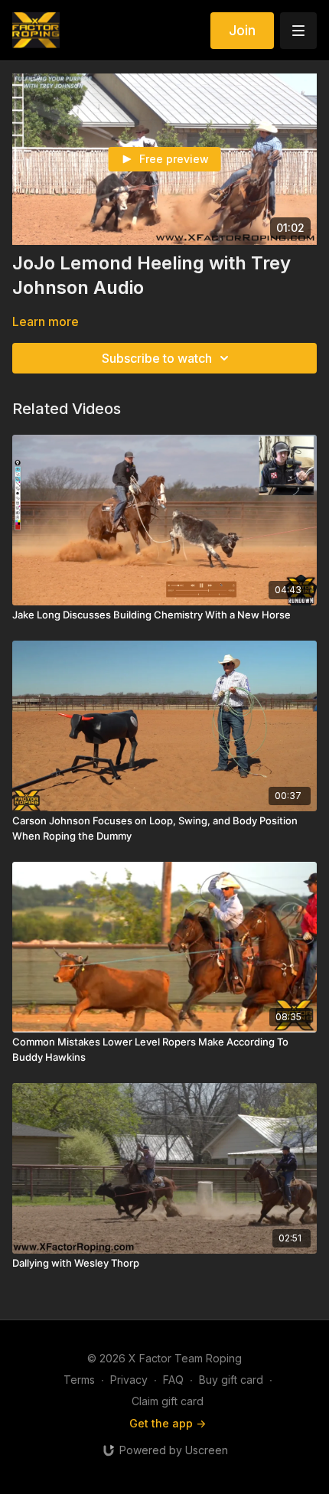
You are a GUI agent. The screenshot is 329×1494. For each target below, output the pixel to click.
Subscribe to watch (157, 358)
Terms (79, 1379)
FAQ (173, 1379)
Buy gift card (231, 1379)
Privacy (129, 1379)
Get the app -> (167, 1423)
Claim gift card (168, 1401)
